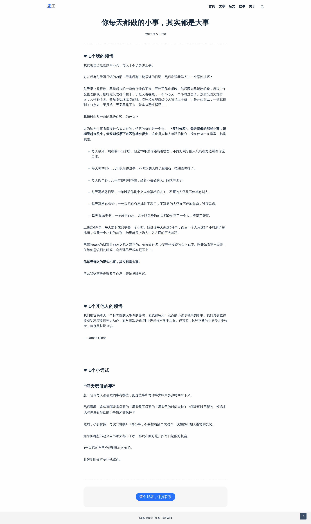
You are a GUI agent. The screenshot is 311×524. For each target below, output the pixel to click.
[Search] (262, 6)
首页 (212, 6)
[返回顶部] (303, 516)
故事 (242, 6)
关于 (252, 6)
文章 (222, 6)
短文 (232, 6)
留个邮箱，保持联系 (155, 497)
